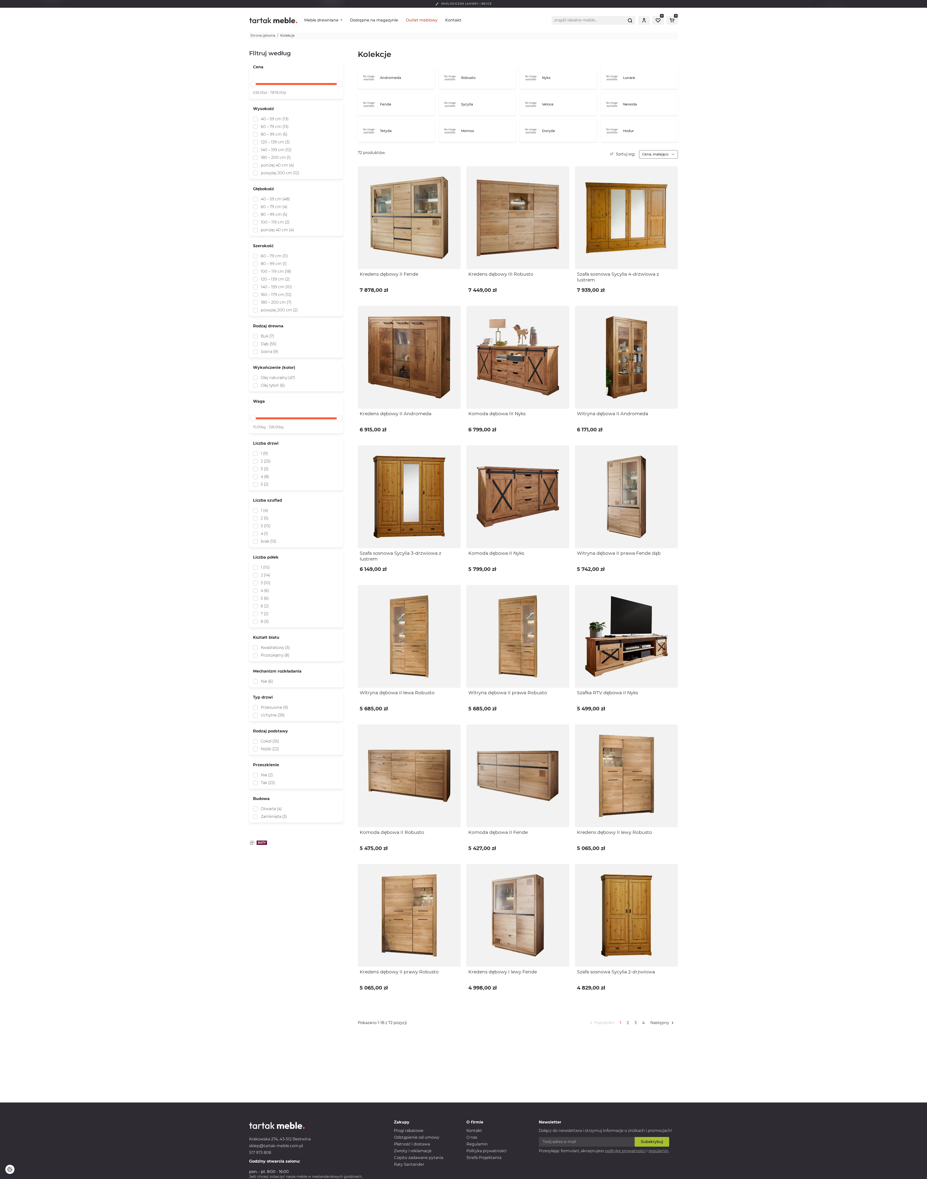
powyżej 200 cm (280, 173)
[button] (644, 20)
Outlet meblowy (421, 20)
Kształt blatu (266, 637)
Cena (258, 67)
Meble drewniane (321, 20)
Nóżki (270, 749)
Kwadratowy (275, 647)
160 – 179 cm (276, 294)
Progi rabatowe (408, 1130)
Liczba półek (266, 557)
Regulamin (477, 1144)
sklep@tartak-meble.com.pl (276, 1146)
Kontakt (453, 20)
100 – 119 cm (275, 222)
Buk (267, 336)
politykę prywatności (625, 1151)
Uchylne (273, 715)
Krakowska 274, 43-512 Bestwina (280, 1139)
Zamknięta (274, 816)
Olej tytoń (273, 385)
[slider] (253, 84)
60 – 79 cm (274, 126)
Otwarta (271, 809)
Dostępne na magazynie (374, 20)
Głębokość (263, 189)
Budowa (261, 798)
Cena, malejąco (655, 154)
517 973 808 (260, 1152)
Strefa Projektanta (483, 1157)
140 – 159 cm (276, 149)
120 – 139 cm (275, 142)
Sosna (269, 351)
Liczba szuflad (267, 500)
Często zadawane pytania (418, 1157)
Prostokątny (275, 655)
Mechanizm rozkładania (277, 671)
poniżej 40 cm (277, 165)
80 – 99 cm (274, 134)
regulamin (658, 1151)
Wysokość (263, 108)
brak (268, 541)
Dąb (268, 344)
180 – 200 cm (276, 157)
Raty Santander (409, 1164)
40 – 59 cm (274, 119)
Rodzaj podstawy (270, 731)
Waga (259, 401)
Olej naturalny (278, 377)
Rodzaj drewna (268, 326)
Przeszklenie (266, 765)
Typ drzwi (263, 697)
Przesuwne (274, 707)
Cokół (270, 741)
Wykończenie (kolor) (274, 367)
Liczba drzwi (266, 443)
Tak (268, 782)
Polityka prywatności (486, 1151)
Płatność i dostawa (412, 1144)
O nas (471, 1137)
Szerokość (263, 246)
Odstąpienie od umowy (416, 1137)
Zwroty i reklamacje (413, 1151)
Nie (267, 681)
